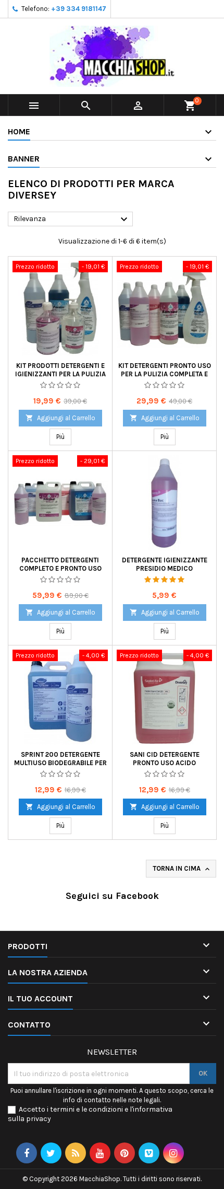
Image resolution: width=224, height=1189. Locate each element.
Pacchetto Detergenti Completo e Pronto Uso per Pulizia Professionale (60, 568)
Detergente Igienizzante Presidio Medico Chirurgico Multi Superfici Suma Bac (164, 572)
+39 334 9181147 (78, 9)
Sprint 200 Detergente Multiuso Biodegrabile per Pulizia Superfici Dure (60, 763)
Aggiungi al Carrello (60, 418)
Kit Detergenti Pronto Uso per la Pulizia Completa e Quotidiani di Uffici (164, 374)
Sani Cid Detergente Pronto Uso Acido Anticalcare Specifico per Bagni (164, 767)
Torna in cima (182, 868)
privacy (38, 1118)
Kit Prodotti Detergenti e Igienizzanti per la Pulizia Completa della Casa (60, 374)
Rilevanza (72, 219)
